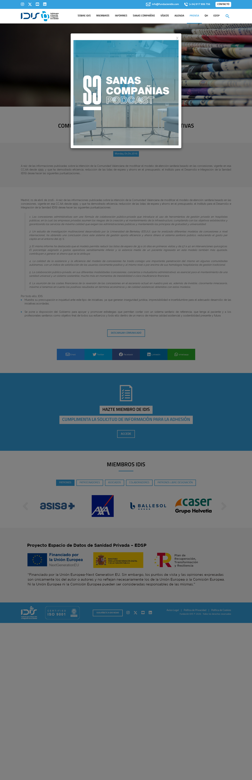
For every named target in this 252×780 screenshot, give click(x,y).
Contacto (223, 4)
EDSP (216, 15)
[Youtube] (37, 4)
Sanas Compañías (144, 15)
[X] (30, 4)
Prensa (194, 15)
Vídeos (164, 15)
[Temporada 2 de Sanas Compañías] (126, 92)
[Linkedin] (44, 4)
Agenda (179, 15)
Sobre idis (84, 15)
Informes (121, 15)
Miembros (102, 15)
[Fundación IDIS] (40, 15)
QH (206, 15)
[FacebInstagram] (22, 4)
